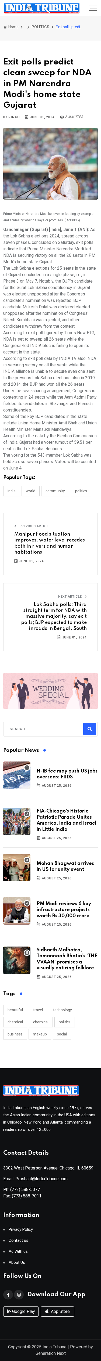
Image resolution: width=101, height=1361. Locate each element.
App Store (60, 1311)
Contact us (18, 1241)
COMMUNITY (55, 491)
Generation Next (51, 1353)
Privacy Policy (21, 1230)
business (15, 1034)
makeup (40, 1034)
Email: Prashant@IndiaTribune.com (35, 1178)
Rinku (13, 117)
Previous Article (34, 526)
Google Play (23, 1311)
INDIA (12, 491)
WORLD (30, 491)
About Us (17, 1263)
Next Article (70, 596)
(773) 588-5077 (25, 1189)
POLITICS (40, 27)
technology (62, 1010)
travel (38, 1010)
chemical (15, 1022)
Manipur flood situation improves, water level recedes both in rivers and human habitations (49, 543)
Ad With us (18, 1252)
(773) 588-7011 (26, 1195)
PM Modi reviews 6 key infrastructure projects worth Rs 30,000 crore (64, 909)
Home (13, 27)
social (62, 1034)
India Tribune (55, 1346)
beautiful (15, 1010)
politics (65, 1022)
